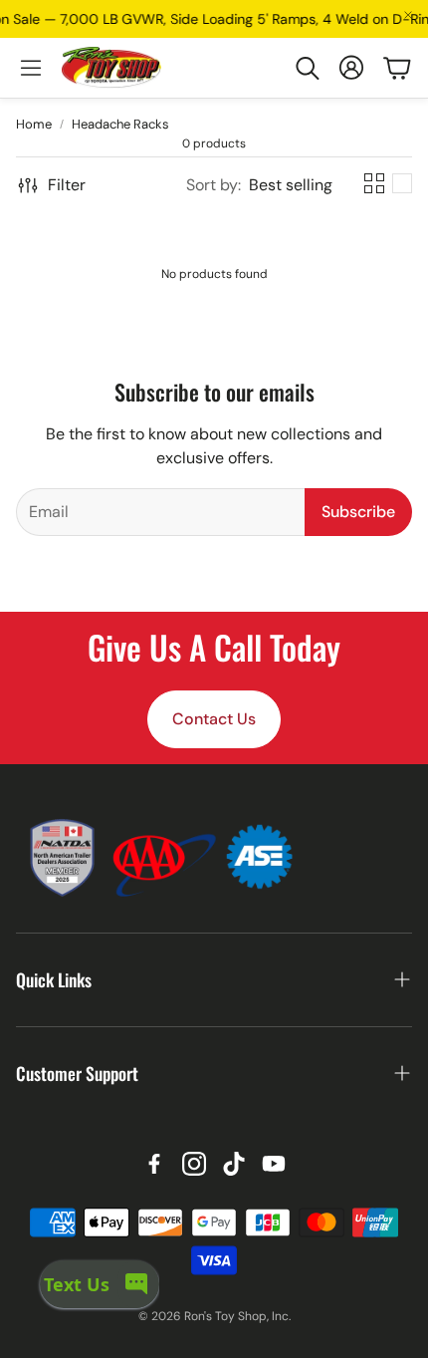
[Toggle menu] (31, 68)
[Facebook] (154, 1164)
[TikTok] (234, 1164)
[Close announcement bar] (408, 15)
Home (34, 124)
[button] (306, 68)
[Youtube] (274, 1164)
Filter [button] (67, 184)
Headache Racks (120, 124)
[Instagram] (194, 1164)
